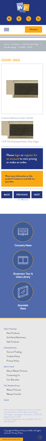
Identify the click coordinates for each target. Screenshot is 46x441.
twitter (6, 405)
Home (6, 44)
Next (37, 194)
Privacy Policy (13, 360)
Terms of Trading (14, 352)
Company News (23, 245)
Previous (22, 194)
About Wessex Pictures (17, 370)
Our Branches (13, 379)
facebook (17, 405)
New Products (13, 333)
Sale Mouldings (10, 47)
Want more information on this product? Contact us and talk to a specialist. (20, 178)
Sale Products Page (30, 44)
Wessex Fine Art (14, 394)
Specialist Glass (23, 306)
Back (7, 194)
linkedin (12, 405)
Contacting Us (13, 375)
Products (15, 44)
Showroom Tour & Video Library (23, 275)
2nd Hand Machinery (16, 337)
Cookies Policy (13, 356)
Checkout (34, 29)
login (17, 155)
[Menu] (7, 29)
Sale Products (13, 341)
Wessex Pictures (14, 389)
